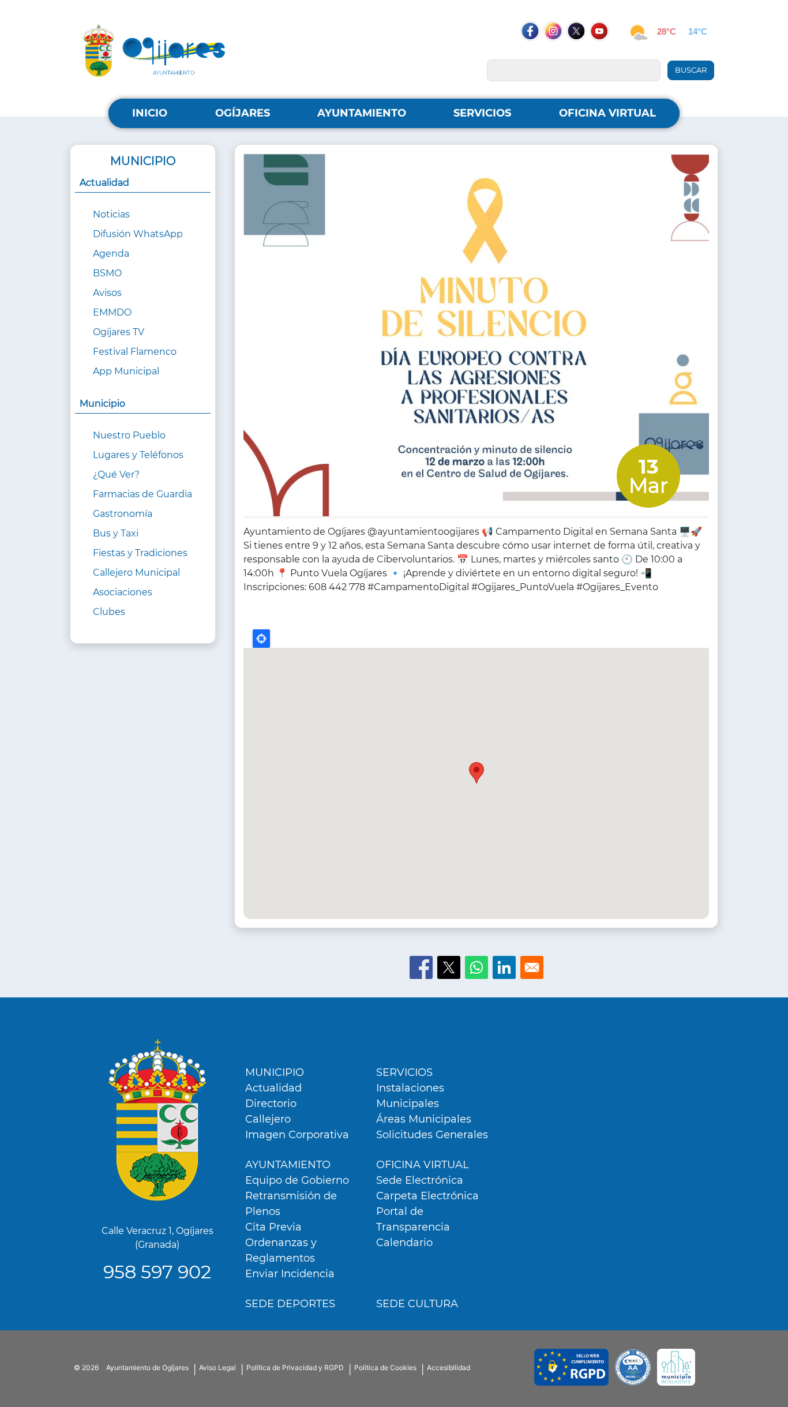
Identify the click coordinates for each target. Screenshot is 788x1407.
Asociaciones (122, 592)
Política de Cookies (385, 1367)
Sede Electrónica (419, 1180)
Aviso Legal (217, 1367)
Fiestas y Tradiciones (140, 552)
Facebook (536, 53)
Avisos (107, 292)
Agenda (111, 253)
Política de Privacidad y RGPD (295, 1367)
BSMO (107, 273)
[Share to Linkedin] (504, 967)
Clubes (109, 611)
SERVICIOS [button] (482, 113)
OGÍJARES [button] (242, 113)
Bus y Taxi (115, 533)
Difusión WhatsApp (138, 233)
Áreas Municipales (423, 1119)
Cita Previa (273, 1227)
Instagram (559, 53)
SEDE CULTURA (417, 1303)
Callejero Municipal (136, 572)
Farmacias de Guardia (142, 494)
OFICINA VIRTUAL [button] (607, 113)
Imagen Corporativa (297, 1134)
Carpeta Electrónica (427, 1196)
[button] (476, 338)
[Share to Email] (531, 967)
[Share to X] (448, 967)
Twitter (577, 53)
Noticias (111, 214)
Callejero (268, 1119)
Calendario (404, 1242)
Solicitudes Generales (432, 1134)
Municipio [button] (102, 403)
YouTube (605, 53)
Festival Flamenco (135, 351)
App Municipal (126, 371)
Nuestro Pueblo (129, 435)
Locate (261, 638)
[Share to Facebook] (421, 967)
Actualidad (273, 1088)
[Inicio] (154, 50)
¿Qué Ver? (116, 474)
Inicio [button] (149, 113)
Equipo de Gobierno (297, 1180)
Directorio (271, 1103)
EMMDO (112, 312)
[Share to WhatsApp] (476, 967)
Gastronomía (122, 513)
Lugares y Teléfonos (138, 454)
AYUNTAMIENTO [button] (361, 113)
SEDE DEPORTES (290, 1303)
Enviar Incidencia (290, 1273)
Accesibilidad (448, 1367)
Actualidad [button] (104, 182)
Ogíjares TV (118, 332)
